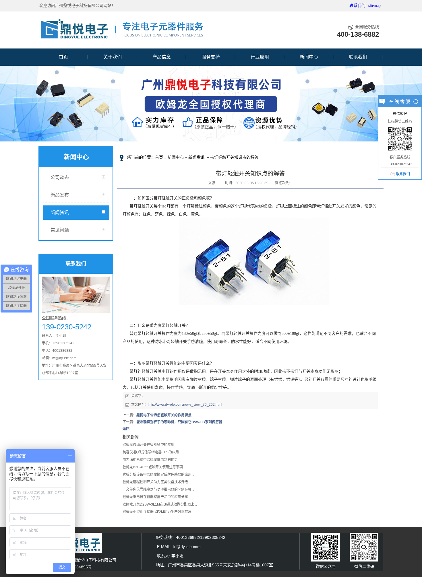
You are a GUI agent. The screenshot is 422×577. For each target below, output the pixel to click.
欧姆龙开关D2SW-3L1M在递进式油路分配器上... (160, 504)
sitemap (374, 5)
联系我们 (357, 5)
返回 (126, 429)
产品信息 (161, 57)
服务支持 (211, 57)
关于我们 (112, 57)
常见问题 (60, 230)
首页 (63, 57)
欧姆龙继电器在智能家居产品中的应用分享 (155, 497)
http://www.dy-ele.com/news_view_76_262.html (185, 405)
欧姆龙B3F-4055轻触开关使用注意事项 (153, 467)
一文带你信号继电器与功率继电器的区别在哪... (158, 489)
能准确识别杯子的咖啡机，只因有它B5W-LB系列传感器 (179, 422)
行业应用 (260, 57)
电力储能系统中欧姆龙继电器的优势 (150, 460)
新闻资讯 (60, 212)
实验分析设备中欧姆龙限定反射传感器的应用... (158, 475)
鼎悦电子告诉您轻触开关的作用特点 (163, 415)
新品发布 (60, 195)
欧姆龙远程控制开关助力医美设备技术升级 (155, 482)
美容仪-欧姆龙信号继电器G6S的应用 (151, 452)
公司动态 (60, 177)
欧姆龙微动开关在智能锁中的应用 (148, 445)
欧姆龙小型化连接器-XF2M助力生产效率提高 (157, 512)
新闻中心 (309, 57)
